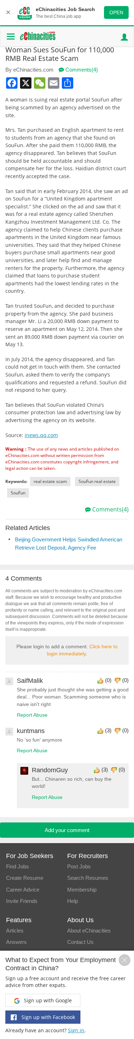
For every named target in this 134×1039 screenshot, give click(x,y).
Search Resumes (87, 878)
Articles (15, 931)
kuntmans (31, 730)
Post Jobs (79, 866)
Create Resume (24, 878)
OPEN (116, 12)
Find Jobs (17, 866)
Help (72, 901)
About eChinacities (89, 931)
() (108, 680)
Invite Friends (22, 901)
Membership (81, 890)
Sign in (76, 1030)
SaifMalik (30, 680)
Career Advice (22, 890)
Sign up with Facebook (47, 1017)
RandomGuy (50, 770)
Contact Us (80, 942)
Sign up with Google (47, 1000)
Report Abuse (32, 715)
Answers (16, 942)
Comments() (81, 70)
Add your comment (67, 830)
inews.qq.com (41, 435)
